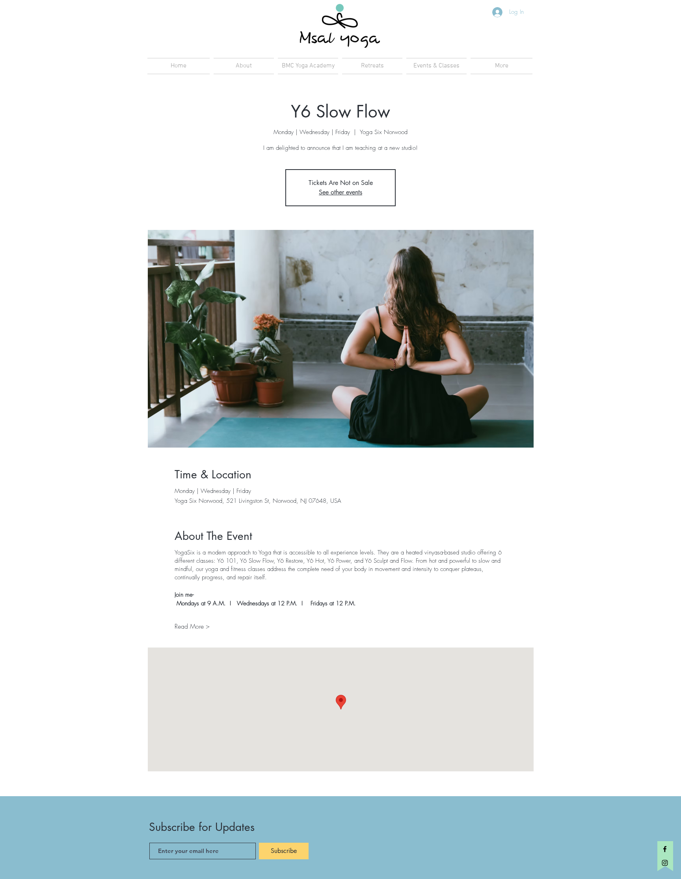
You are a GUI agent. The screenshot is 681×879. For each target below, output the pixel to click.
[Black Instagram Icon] (665, 863)
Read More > (192, 626)
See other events (340, 192)
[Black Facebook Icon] (665, 849)
